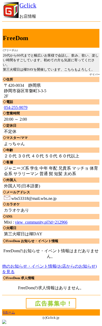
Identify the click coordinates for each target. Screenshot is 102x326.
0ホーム (9, 312)
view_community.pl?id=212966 (41, 222)
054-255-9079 (15, 107)
